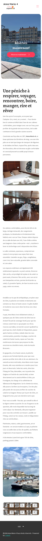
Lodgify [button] (7, 535)
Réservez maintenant (18, 55)
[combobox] (21, 526)
